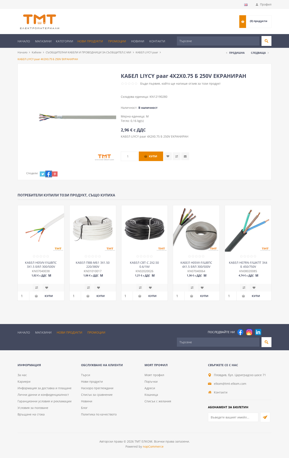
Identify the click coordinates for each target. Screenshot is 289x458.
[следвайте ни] (258, 332)
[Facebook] (240, 332)
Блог (84, 408)
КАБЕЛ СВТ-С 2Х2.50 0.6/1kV (144, 265)
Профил (265, 4)
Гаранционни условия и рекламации (45, 401)
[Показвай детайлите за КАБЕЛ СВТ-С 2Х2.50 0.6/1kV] (144, 228)
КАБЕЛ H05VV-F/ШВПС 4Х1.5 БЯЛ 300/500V (196, 265)
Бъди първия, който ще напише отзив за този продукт (180, 83)
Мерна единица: (133, 116)
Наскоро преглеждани (97, 388)
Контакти (157, 41)
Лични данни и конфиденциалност (43, 395)
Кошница (151, 395)
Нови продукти (90, 41)
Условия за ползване (33, 408)
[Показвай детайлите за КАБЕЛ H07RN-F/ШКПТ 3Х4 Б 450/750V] (248, 228)
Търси (85, 375)
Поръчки (151, 381)
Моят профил (154, 375)
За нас (22, 375)
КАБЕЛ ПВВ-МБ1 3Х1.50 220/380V (93, 265)
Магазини (43, 41)
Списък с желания (157, 401)
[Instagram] (249, 332)
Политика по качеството (99, 414)
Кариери (24, 381)
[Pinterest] (267, 332)
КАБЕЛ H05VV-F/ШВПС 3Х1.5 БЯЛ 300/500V (41, 265)
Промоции (117, 41)
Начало (24, 41)
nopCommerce (153, 446)
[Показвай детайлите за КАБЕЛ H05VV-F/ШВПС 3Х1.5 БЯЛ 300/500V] (41, 228)
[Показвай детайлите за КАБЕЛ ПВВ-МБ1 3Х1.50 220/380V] (93, 228)
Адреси (149, 388)
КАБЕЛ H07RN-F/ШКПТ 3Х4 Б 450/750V (248, 265)
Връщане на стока (31, 414)
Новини (137, 41)
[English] (245, 4)
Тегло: (126, 121)
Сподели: (32, 173)
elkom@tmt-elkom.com (230, 384)
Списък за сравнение (97, 395)
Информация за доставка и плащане (45, 388)
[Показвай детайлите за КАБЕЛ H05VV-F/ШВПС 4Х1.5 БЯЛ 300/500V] (196, 228)
